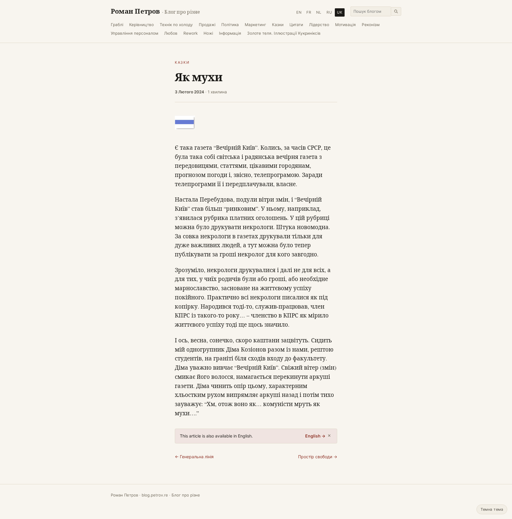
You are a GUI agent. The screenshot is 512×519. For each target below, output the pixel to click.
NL (318, 12)
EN (299, 12)
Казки (278, 24)
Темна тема (492, 509)
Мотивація (345, 24)
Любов (170, 33)
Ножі (208, 33)
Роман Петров (155, 11)
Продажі (207, 24)
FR (308, 12)
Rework (190, 33)
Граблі (117, 24)
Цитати (296, 24)
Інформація (230, 33)
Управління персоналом (134, 33)
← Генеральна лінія (194, 456)
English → (315, 435)
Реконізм (371, 24)
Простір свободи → (317, 456)
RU (329, 12)
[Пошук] (396, 11)
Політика (230, 24)
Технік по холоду (176, 24)
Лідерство (319, 24)
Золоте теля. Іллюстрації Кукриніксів (284, 33)
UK (340, 12)
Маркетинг (255, 24)
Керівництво (141, 24)
